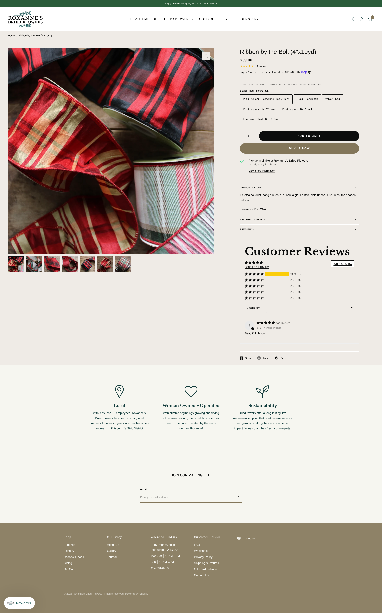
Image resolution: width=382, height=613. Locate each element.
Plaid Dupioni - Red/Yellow (259, 109)
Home (11, 35)
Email (143, 489)
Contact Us (201, 575)
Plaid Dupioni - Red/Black (297, 109)
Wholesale (201, 550)
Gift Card (69, 569)
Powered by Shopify (136, 593)
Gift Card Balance (205, 569)
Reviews (247, 229)
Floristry (69, 550)
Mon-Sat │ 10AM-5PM (165, 556)
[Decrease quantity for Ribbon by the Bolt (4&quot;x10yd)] (243, 136)
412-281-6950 (160, 568)
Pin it (283, 358)
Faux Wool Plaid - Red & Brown (262, 119)
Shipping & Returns (206, 563)
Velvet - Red (332, 98)
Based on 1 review (257, 266)
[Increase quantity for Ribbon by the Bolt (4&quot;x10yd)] (254, 136)
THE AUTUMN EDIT (143, 19)
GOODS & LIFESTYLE (215, 19)
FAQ (197, 544)
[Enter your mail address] (238, 497)
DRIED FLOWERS (177, 19)
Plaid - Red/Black (307, 98)
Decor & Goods (74, 557)
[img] (266, 322)
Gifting (68, 563)
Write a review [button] (342, 263)
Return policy (252, 219)
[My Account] (361, 19)
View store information (262, 170)
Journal (112, 557)
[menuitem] (143, 19)
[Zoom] (206, 56)
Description (250, 187)
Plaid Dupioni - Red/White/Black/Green (266, 98)
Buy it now (299, 148)
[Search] (354, 19)
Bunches (69, 544)
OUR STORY (249, 19)
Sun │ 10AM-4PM (162, 562)
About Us (113, 544)
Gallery (111, 550)
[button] (254, 274)
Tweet (266, 358)
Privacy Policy (203, 557)
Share (248, 358)
